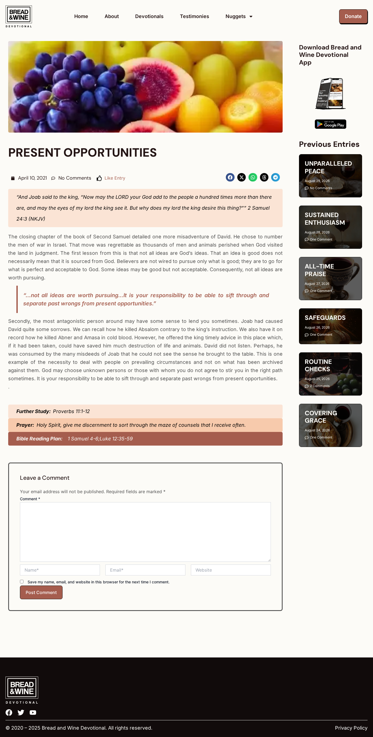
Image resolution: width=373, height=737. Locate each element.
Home (81, 16)
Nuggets (236, 16)
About (112, 16)
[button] (230, 177)
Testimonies (194, 16)
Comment (30, 498)
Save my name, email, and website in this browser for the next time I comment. (99, 582)
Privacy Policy (351, 728)
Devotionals (149, 16)
